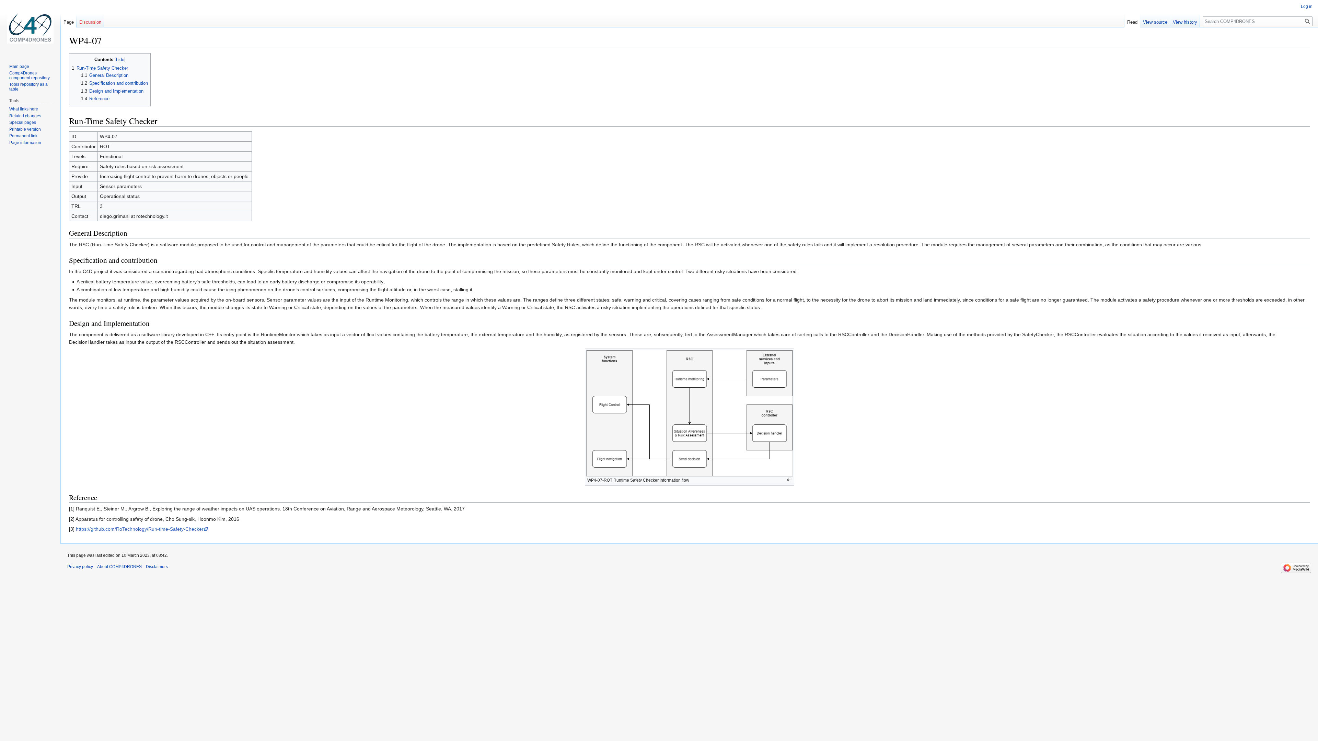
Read (1132, 22)
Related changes (25, 116)
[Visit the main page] (30, 27)
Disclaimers (157, 566)
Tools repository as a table (28, 87)
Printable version (25, 129)
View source (1155, 22)
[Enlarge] (789, 479)
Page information (25, 142)
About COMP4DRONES (119, 566)
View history (1185, 22)
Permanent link (23, 135)
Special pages (22, 122)
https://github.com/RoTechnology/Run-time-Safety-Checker (140, 529)
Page (68, 22)
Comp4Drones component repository (29, 75)
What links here (23, 109)
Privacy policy (80, 566)
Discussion (90, 22)
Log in (1307, 6)
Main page (19, 66)
